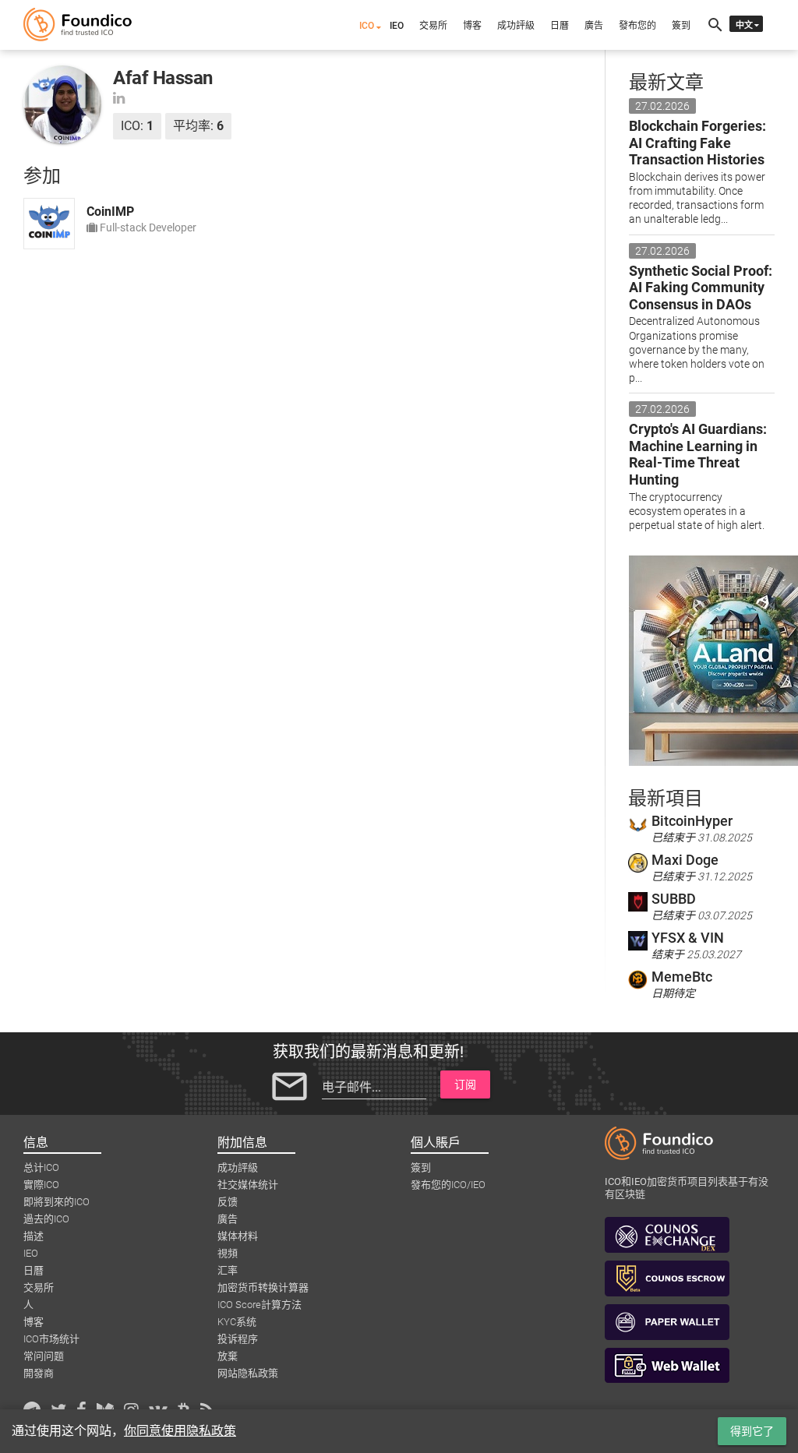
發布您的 (637, 25)
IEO (397, 25)
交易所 (433, 25)
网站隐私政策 (247, 1373)
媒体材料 (237, 1236)
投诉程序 (237, 1339)
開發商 (38, 1373)
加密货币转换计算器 (263, 1287)
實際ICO (41, 1184)
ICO (366, 25)
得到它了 (752, 1431)
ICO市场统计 (51, 1339)
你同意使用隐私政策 (180, 1430)
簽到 (681, 25)
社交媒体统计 (247, 1184)
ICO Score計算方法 (259, 1304)
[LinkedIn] (119, 98)
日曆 (559, 25)
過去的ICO (46, 1219)
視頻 (227, 1253)
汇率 (227, 1270)
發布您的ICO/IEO (448, 1184)
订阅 (465, 1084)
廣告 (593, 25)
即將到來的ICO (56, 1202)
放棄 (227, 1356)
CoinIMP (110, 211)
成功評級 (516, 25)
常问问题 (43, 1356)
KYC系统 (236, 1322)
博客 (472, 25)
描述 (33, 1236)
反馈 (227, 1202)
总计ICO (41, 1167)
